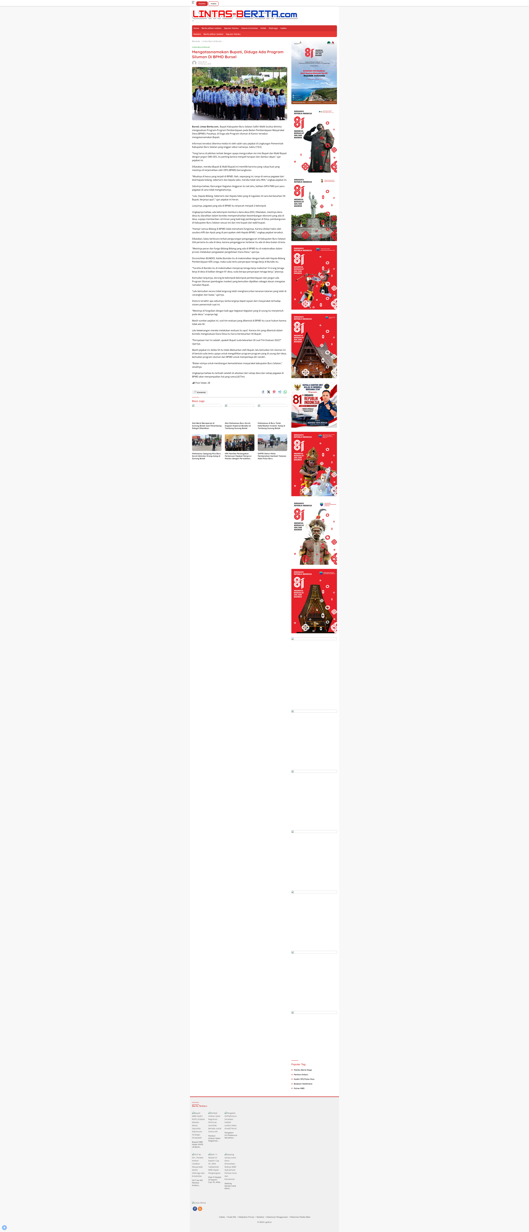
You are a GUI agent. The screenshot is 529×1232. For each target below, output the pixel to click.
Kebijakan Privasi (246, 1217)
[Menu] (194, 2)
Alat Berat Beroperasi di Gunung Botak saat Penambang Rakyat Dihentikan (207, 425)
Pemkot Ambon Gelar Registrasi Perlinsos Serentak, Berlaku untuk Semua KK (214, 1138)
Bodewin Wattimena (303, 1084)
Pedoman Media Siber (300, 1217)
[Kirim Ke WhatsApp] (285, 392)
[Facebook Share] (263, 392)
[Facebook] (195, 1209)
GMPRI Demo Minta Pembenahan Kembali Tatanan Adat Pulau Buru (272, 456)
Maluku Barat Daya (303, 1070)
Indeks (213, 3)
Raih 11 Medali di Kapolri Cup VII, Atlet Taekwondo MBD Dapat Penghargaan (214, 1180)
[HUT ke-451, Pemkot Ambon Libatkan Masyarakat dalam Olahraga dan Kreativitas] (198, 1165)
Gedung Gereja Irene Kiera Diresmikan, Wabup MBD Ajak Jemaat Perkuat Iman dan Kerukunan (231, 1186)
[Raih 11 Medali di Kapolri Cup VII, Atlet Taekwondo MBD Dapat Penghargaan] (214, 1164)
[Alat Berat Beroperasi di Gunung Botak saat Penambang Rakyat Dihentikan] (207, 412)
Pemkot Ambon (301, 1074)
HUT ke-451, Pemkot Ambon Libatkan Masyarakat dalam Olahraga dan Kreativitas (197, 1183)
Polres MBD (299, 1088)
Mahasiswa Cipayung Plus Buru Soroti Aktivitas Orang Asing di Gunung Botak (206, 456)
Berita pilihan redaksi (211, 28)
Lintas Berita (202, 62)
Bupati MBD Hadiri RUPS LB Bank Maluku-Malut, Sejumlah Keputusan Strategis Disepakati (197, 1144)
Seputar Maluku (231, 28)
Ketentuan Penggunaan (277, 1217)
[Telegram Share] (280, 392)
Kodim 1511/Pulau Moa (304, 1079)
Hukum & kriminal (249, 28)
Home (196, 28)
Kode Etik (231, 1217)
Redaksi (202, 3)
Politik (263, 28)
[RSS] (200, 1209)
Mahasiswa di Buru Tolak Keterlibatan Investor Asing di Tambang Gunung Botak (271, 425)
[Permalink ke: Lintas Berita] (194, 62)
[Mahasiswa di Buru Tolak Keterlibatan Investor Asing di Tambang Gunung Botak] (272, 412)
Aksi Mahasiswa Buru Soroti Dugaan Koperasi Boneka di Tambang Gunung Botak (238, 425)
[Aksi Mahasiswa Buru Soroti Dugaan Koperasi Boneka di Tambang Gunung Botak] (239, 412)
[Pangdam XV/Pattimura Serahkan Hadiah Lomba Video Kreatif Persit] (231, 1121)
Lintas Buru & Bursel (201, 47)
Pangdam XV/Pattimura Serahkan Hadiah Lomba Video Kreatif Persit (231, 1135)
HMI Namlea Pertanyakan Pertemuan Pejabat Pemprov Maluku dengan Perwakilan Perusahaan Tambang (238, 456)
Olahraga (273, 28)
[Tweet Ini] (269, 392)
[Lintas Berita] (245, 14)
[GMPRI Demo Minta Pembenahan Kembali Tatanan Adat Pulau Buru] (272, 442)
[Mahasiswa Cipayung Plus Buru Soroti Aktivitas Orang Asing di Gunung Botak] (207, 442)
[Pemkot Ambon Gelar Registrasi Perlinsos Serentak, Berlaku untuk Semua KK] (214, 1122)
